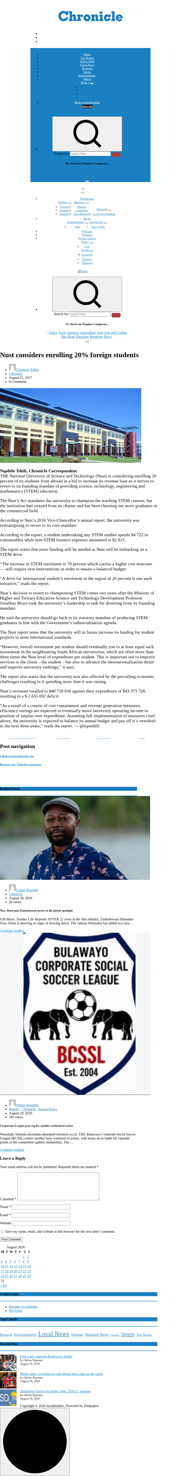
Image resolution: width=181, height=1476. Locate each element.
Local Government (104, 214)
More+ (85, 242)
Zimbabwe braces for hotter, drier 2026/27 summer (55, 1391)
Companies (81, 210)
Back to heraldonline (87, 102)
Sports (87, 72)
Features (65, 210)
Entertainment (87, 75)
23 (29, 1271)
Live (87, 246)
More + (85, 82)
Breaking (82, 176)
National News (97, 1334)
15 (24, 1266)
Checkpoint (96, 222)
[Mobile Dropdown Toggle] (92, 83)
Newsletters (87, 198)
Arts (100, 172)
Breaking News (101, 176)
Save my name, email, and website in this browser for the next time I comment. (60, 1231)
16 (29, 1266)
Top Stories (87, 58)
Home (87, 54)
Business (87, 68)
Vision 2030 (87, 61)
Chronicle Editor (27, 370)
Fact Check (98, 226)
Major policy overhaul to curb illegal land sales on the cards (61, 1374)
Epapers (87, 259)
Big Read (68, 176)
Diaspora (87, 262)
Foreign (64, 206)
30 (29, 1276)
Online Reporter (27, 890)
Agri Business (81, 214)
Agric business (68, 172)
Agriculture (88, 172)
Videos (87, 79)
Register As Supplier (23, 1306)
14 (20, 1266)
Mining (81, 206)
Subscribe (87, 106)
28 (20, 1276)
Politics (62, 202)
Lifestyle (87, 254)
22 (24, 1271)
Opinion (87, 90)
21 (20, 1271)
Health (85, 250)
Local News (87, 65)
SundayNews (47, 1109)
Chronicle (16, 374)
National (102, 209)
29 (24, 1276)
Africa (52, 172)
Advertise (87, 97)
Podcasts (87, 94)
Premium (87, 234)
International (87, 87)
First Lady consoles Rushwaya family (46, 1356)
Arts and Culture (115, 172)
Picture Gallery (87, 238)
